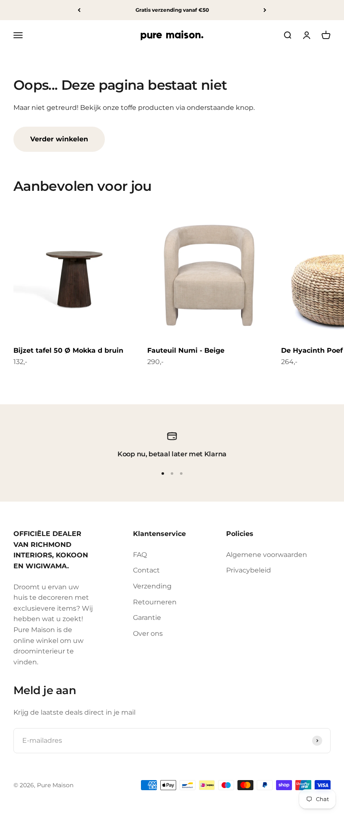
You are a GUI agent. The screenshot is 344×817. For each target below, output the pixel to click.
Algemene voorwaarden (266, 555)
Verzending (152, 586)
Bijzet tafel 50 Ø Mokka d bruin (68, 350)
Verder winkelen (59, 139)
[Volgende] (264, 10)
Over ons (148, 633)
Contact (146, 570)
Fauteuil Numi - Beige (185, 350)
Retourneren (155, 602)
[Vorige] (79, 10)
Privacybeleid (248, 570)
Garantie (147, 618)
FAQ (140, 555)
